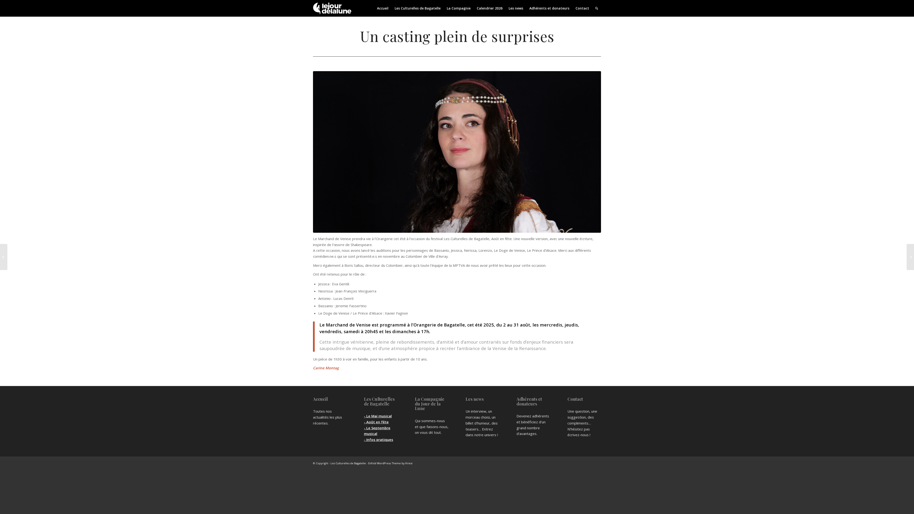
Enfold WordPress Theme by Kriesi (390, 463)
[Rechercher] (596, 8)
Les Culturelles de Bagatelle (379, 401)
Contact (575, 399)
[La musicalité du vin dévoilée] (910, 257)
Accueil (320, 399)
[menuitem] (383, 8)
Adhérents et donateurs (529, 401)
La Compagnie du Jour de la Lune (429, 403)
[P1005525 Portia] (457, 152)
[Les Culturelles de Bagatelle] (332, 8)
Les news (475, 399)
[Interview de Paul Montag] (3, 257)
